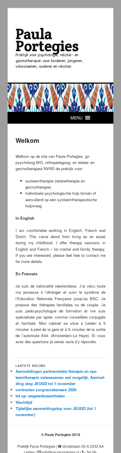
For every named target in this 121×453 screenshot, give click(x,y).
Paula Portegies (47, 39)
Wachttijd (24, 402)
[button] (76, 118)
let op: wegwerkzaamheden (40, 396)
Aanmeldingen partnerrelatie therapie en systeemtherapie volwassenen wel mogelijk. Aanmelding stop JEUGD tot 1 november (60, 377)
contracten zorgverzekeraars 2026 (46, 389)
